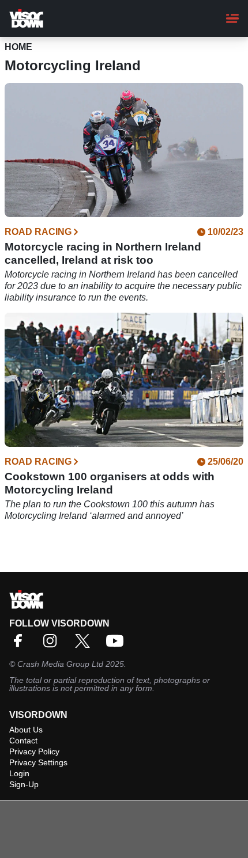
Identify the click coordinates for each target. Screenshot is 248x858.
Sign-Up (24, 784)
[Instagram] (53, 645)
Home (18, 47)
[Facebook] (20, 645)
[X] (85, 645)
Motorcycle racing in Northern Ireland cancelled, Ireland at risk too (103, 253)
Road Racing (38, 232)
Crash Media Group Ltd (60, 664)
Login (19, 773)
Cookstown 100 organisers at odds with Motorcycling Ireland (110, 483)
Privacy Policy (34, 751)
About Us (26, 730)
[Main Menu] (232, 18)
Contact (23, 740)
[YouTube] (117, 645)
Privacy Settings (38, 762)
